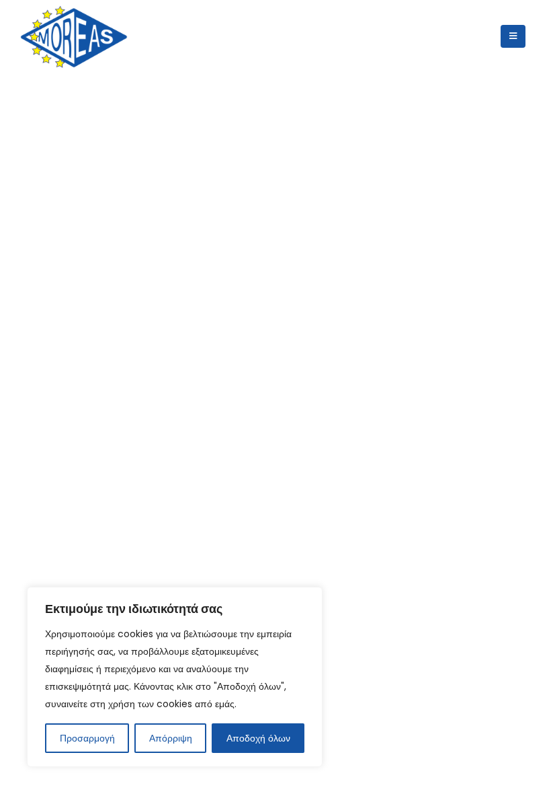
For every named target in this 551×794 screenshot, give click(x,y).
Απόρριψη (170, 738)
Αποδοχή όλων (258, 738)
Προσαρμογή (87, 738)
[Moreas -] (74, 36)
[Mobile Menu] (513, 36)
